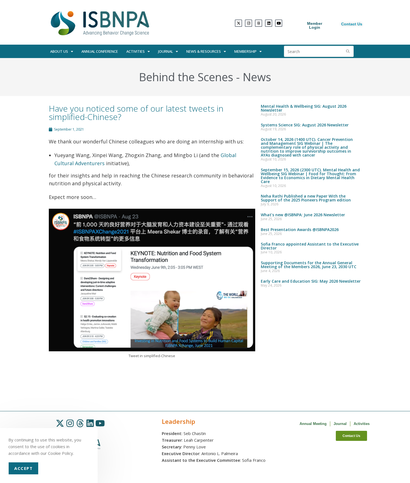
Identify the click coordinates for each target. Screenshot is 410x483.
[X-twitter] (238, 23)
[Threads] (258, 23)
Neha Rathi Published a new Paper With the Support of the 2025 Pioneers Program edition (306, 198)
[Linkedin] (268, 23)
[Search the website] (319, 50)
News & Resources (203, 51)
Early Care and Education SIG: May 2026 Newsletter (311, 281)
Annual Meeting (313, 424)
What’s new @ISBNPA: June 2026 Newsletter (303, 214)
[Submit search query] (348, 51)
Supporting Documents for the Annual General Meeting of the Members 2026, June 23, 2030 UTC (308, 264)
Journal (165, 51)
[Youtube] (278, 23)
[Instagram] (248, 23)
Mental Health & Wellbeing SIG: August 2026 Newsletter (303, 108)
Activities (135, 51)
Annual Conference (99, 51)
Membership (245, 51)
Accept (23, 468)
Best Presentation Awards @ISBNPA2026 (300, 229)
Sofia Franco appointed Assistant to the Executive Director (310, 246)
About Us (59, 51)
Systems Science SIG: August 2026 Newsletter (305, 125)
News (257, 77)
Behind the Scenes (186, 77)
